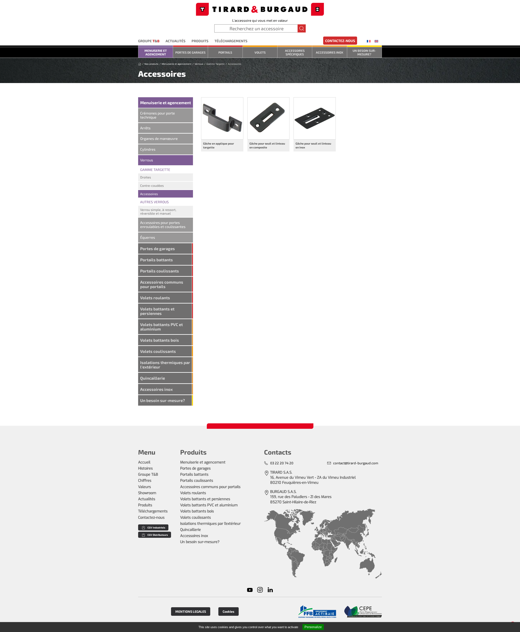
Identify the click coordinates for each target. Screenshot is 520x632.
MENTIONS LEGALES (190, 611)
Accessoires (149, 194)
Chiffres (144, 480)
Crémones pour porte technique (157, 115)
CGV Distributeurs (157, 534)
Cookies (228, 611)
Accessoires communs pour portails (161, 284)
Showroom (147, 492)
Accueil (144, 462)
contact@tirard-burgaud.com (355, 463)
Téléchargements (230, 41)
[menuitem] (369, 41)
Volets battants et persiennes (157, 311)
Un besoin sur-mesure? (364, 52)
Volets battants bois (159, 340)
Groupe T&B (148, 474)
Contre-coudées (152, 185)
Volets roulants (155, 297)
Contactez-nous (340, 41)
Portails (225, 52)
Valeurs (144, 486)
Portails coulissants (159, 270)
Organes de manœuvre (159, 138)
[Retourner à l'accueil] (260, 9)
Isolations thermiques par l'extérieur (165, 364)
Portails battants (156, 259)
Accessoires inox (329, 52)
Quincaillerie (152, 378)
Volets (260, 52)
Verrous (146, 160)
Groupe (148, 41)
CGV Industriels (156, 527)
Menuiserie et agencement (155, 52)
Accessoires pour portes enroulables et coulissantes (162, 224)
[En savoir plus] (317, 611)
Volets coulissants (158, 351)
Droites (145, 177)
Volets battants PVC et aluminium (161, 326)
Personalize (313, 627)
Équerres (147, 237)
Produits (200, 41)
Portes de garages (190, 52)
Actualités (175, 41)
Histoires (145, 468)
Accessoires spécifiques (295, 52)
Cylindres (147, 149)
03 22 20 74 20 (281, 463)
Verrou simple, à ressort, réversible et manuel (158, 211)
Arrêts (145, 128)
